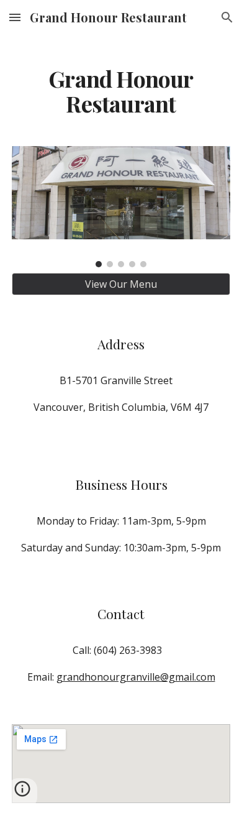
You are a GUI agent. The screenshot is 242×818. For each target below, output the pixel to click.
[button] (15, 17)
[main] (121, 75)
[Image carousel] (121, 206)
